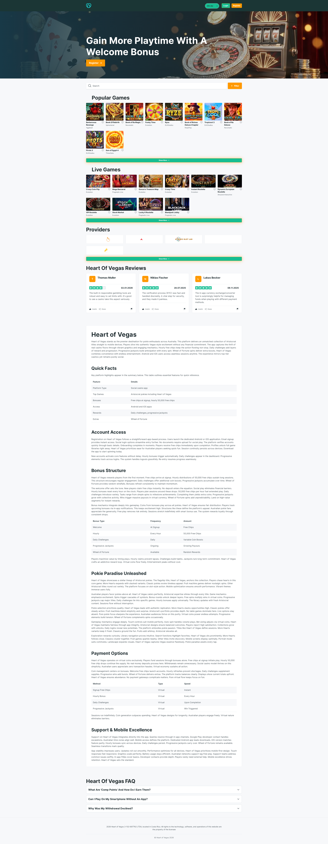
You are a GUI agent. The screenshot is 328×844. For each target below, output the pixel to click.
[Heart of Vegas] (96, 5)
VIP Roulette (91, 212)
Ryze (167, 122)
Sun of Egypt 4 (112, 150)
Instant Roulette (198, 189)
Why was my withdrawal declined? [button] (110, 808)
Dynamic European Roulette (226, 190)
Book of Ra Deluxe (228, 123)
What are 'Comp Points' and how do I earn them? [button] (119, 789)
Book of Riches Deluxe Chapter (191, 123)
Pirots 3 (89, 150)
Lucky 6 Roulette (146, 212)
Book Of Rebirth (113, 122)
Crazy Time (170, 189)
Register (236, 5)
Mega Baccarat (118, 189)
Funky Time (150, 122)
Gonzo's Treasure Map (148, 189)
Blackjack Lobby (172, 212)
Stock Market (118, 212)
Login (225, 5)
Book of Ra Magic (133, 122)
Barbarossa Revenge (91, 123)
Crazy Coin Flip (93, 189)
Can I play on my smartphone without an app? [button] (118, 799)
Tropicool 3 (209, 122)
